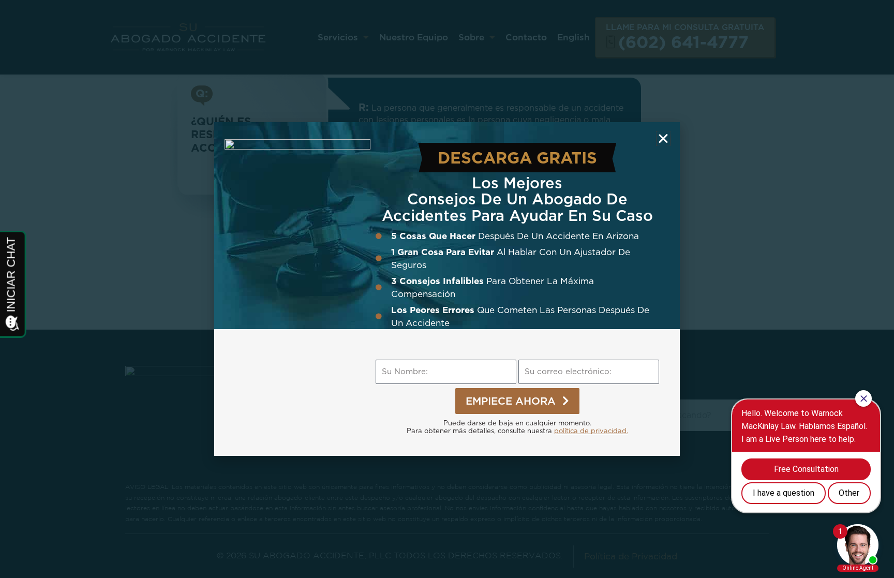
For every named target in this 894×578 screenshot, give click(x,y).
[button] (663, 138)
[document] (447, 289)
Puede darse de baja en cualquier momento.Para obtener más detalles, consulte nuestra (517, 427)
